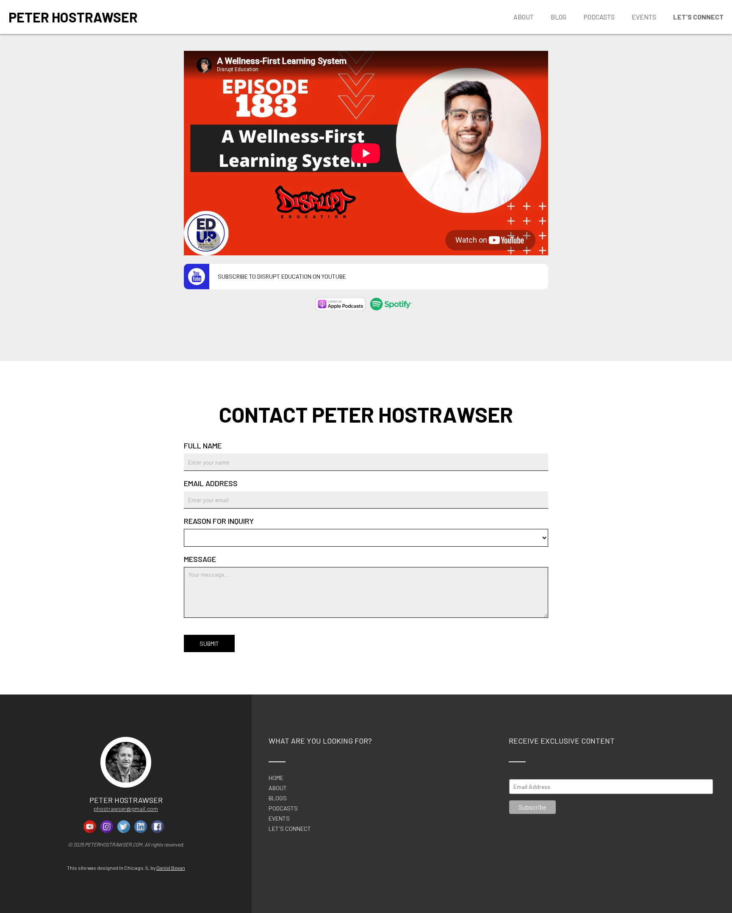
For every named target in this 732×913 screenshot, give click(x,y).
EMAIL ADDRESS (211, 483)
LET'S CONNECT (290, 829)
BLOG (558, 17)
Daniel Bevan (170, 868)
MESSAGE (200, 559)
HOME (276, 778)
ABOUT (278, 788)
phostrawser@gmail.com (126, 808)
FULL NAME (203, 445)
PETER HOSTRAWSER (73, 17)
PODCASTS (283, 808)
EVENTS (279, 819)
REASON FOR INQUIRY (219, 521)
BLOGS (278, 798)
